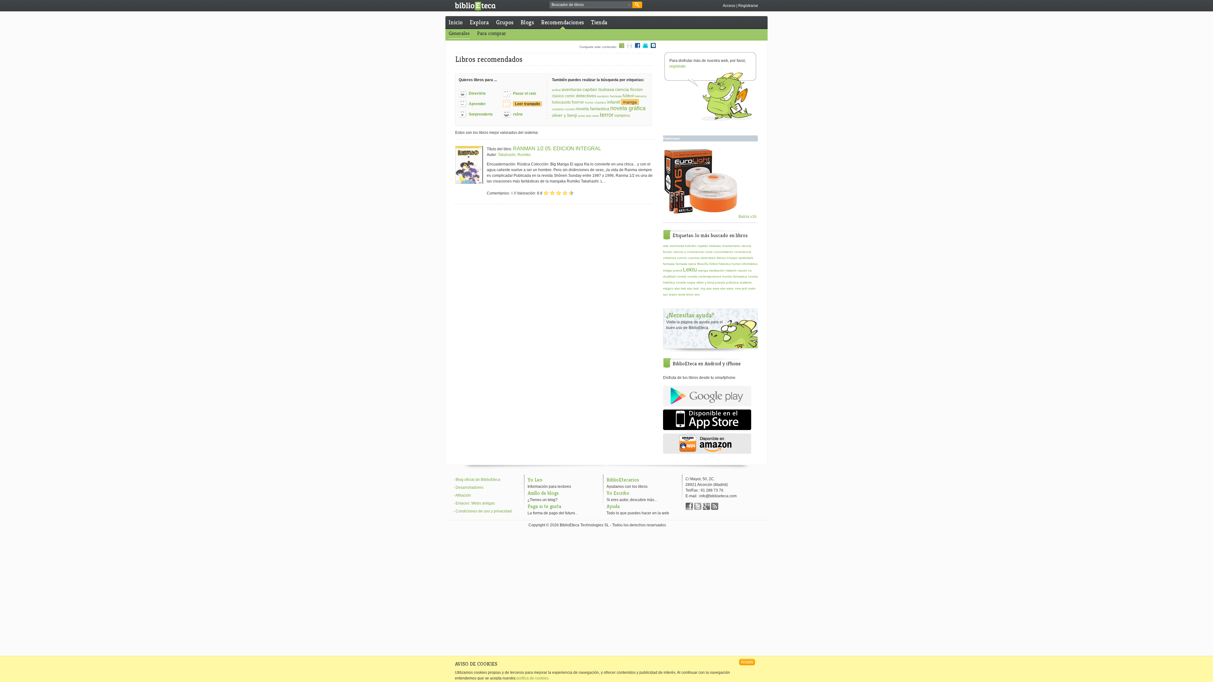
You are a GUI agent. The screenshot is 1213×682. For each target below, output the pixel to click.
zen (697, 294)
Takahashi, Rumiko (514, 155)
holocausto (561, 102)
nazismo (558, 109)
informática (749, 264)
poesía (720, 282)
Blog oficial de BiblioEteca (478, 479)
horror (578, 102)
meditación (717, 270)
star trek (680, 288)
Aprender (477, 104)
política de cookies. (532, 678)
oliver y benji (564, 115)
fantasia (616, 96)
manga (630, 102)
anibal (556, 90)
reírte (518, 114)
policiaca (732, 282)
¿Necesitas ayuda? (690, 315)
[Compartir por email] (629, 47)
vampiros (622, 115)
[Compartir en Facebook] (637, 47)
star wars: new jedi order (738, 288)
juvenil (677, 270)
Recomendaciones (562, 22)
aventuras (572, 89)
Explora (479, 22)
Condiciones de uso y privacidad (484, 511)
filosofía (703, 264)
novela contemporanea (704, 276)
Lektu (690, 269)
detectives (586, 95)
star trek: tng (696, 288)
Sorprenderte (481, 114)
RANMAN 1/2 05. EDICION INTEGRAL (557, 148)
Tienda (599, 22)
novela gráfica (628, 108)
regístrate (677, 66)
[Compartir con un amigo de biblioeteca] (621, 47)
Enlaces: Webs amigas (475, 503)
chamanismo (731, 246)
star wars (592, 115)
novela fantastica (592, 108)
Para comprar (491, 33)
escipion (603, 96)
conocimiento (723, 252)
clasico (558, 96)
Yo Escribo (617, 493)
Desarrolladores (469, 487)
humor (736, 264)
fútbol (628, 95)
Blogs (527, 22)
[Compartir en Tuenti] (653, 47)
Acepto (747, 662)
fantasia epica (686, 264)
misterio (731, 270)
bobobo (691, 246)
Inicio (455, 22)
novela (570, 109)
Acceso (729, 5)
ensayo (732, 258)
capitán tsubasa (598, 89)
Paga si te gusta (544, 506)
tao (665, 294)
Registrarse (748, 5)
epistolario (746, 258)
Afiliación (463, 495)
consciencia (742, 252)
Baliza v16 (747, 216)
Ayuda (613, 506)
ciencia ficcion (629, 89)
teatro (673, 294)
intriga (667, 270)
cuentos (694, 258)
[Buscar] (637, 5)
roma (581, 115)
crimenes (669, 258)
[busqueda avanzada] (629, 5)
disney (721, 258)
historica (641, 96)
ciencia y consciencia (688, 252)
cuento (682, 258)
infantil (613, 102)
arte (666, 246)
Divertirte (477, 93)
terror (606, 115)
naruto (742, 270)
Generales (459, 33)
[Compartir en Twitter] (645, 47)
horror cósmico (595, 102)
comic (570, 96)
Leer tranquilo (527, 104)
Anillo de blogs (543, 493)
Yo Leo (535, 479)
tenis (681, 294)
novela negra (685, 282)
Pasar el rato (524, 93)
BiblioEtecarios (622, 479)
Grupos (504, 22)
